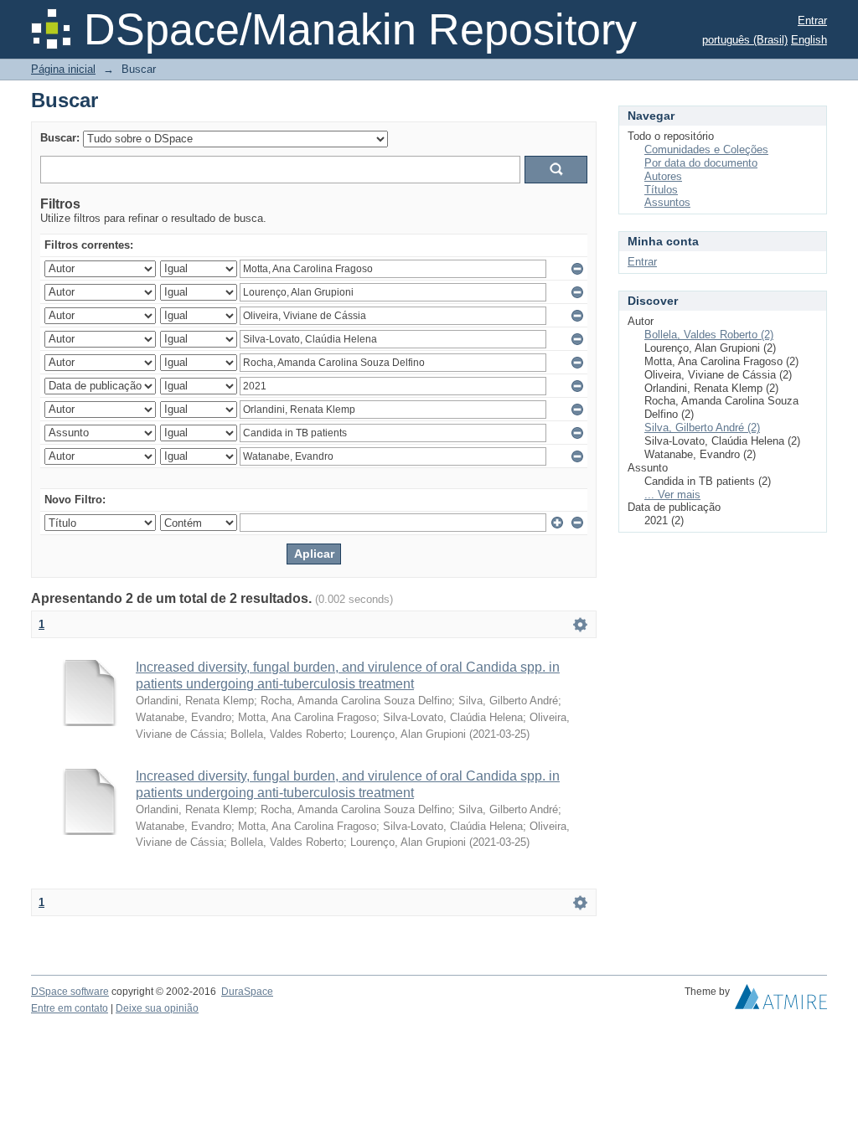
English (809, 39)
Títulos (661, 189)
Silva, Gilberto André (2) (702, 427)
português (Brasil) (745, 39)
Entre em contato (69, 1008)
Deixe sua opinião (157, 1008)
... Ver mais (672, 494)
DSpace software (70, 991)
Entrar (812, 20)
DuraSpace (247, 991)
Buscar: (60, 137)
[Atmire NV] (781, 1001)
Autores (663, 176)
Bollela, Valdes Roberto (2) (708, 334)
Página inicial (63, 69)
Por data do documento (700, 163)
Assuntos (667, 202)
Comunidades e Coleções (706, 149)
